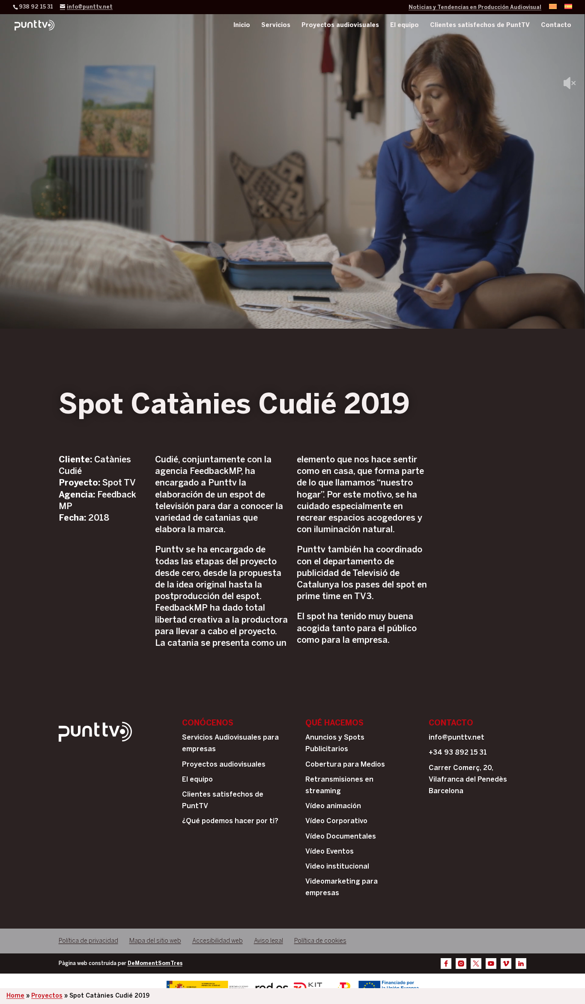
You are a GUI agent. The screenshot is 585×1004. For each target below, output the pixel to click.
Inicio (241, 25)
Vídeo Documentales (340, 836)
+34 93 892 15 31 (458, 752)
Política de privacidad (88, 941)
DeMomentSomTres (155, 963)
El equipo (404, 25)
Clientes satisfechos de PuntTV (480, 25)
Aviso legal (268, 941)
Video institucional (337, 866)
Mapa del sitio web (155, 941)
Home (15, 996)
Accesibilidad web (217, 941)
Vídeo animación (333, 806)
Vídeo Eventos (329, 851)
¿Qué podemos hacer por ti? (230, 821)
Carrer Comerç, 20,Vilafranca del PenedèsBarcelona (468, 779)
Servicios (275, 25)
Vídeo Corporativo (336, 821)
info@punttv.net (456, 737)
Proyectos (47, 996)
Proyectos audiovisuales (340, 25)
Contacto (556, 25)
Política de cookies (320, 941)
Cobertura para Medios (345, 764)
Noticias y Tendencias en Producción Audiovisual (475, 7)
